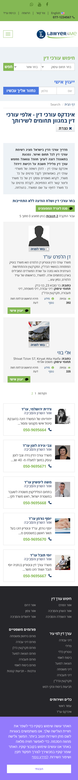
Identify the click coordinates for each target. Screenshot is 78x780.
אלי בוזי (64, 352)
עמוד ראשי (65, 706)
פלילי (68, 646)
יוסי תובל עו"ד (41, 555)
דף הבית (70, 104)
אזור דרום (30, 605)
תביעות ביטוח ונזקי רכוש (57, 687)
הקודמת (42, 393)
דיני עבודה (65, 640)
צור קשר (40, 13)
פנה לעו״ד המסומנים (53, 208)
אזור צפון (30, 611)
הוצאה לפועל (63, 663)
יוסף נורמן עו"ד (40, 518)
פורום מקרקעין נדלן (24, 648)
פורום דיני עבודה (26, 642)
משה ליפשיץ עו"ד (38, 482)
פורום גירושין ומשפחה (23, 636)
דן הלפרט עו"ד (57, 256)
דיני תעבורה (64, 675)
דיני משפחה (64, 669)
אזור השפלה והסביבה (59, 617)
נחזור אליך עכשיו (21, 90)
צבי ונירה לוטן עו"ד (37, 445)
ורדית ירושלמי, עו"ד (36, 409)
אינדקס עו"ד (64, 712)
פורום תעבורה (27, 659)
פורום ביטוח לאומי (25, 665)
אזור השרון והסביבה (60, 611)
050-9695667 (34, 575)
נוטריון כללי (65, 652)
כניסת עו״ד (9, 13)
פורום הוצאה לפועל (24, 653)
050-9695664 (34, 429)
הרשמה (26, 13)
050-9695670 (34, 539)
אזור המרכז (65, 605)
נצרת (64, 128)
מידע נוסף (49, 301)
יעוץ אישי (17, 310)
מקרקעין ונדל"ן (63, 681)
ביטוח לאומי (65, 657)
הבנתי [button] (39, 769)
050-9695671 (34, 466)
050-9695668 (34, 502)
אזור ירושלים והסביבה (23, 617)
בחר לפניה (38, 249)
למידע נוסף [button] (40, 757)
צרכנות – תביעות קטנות (21, 671)
